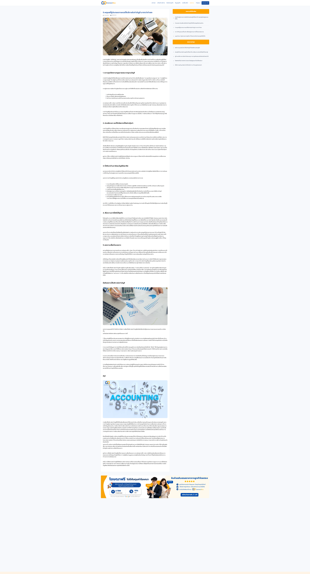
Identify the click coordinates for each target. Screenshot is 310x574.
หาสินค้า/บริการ (161, 3)
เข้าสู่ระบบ (198, 3)
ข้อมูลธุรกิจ (177, 3)
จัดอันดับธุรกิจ (169, 3)
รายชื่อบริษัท (185, 3)
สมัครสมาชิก (205, 3)
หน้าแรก (154, 3)
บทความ (192, 3)
